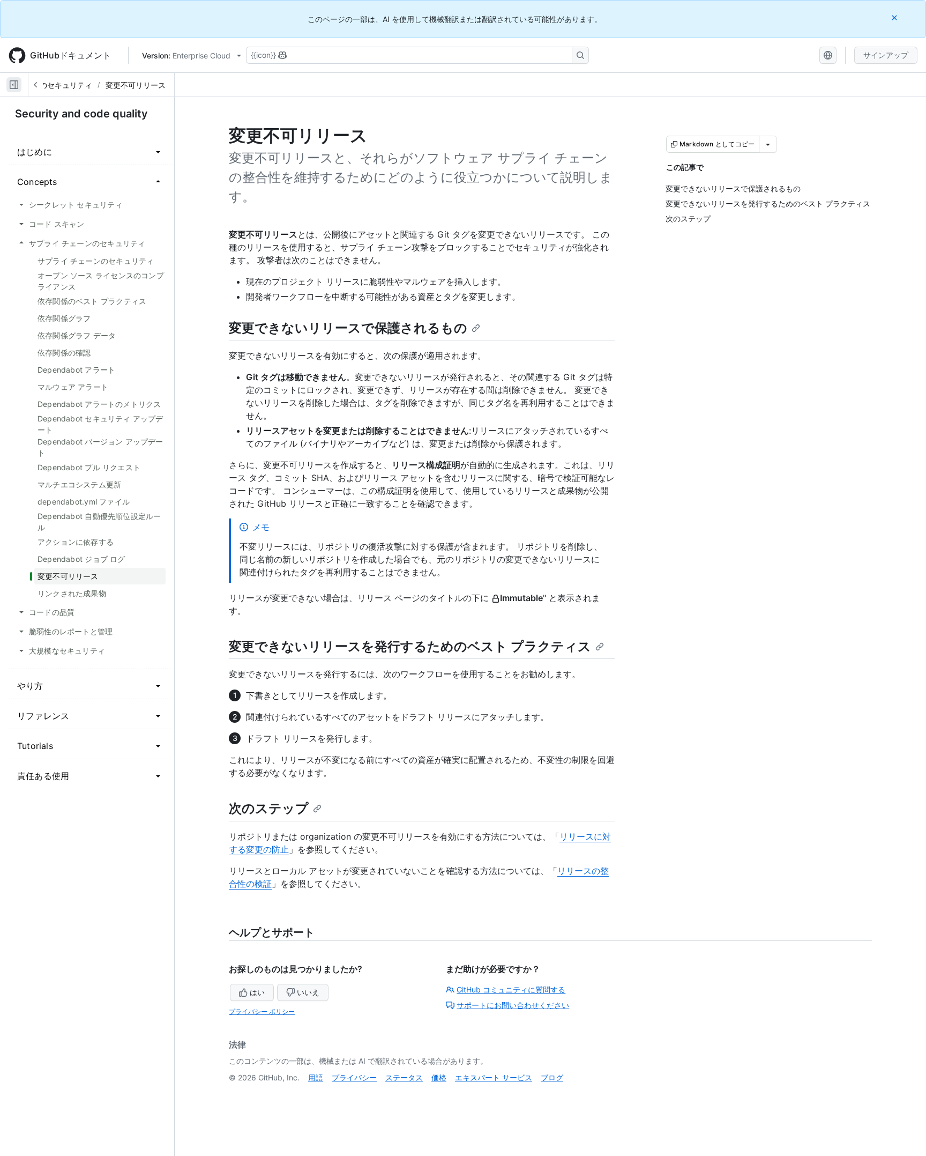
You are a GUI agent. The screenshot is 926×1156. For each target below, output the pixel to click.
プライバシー (354, 1077)
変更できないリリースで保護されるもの (348, 328)
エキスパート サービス (493, 1077)
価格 (438, 1077)
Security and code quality (81, 113)
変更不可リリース (136, 85)
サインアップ (885, 55)
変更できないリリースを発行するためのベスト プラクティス (410, 646)
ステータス (404, 1077)
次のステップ (269, 808)
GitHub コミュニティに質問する (511, 989)
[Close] (895, 17)
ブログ (552, 1077)
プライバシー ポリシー (262, 1011)
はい (257, 992)
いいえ (308, 992)
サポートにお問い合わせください (513, 1005)
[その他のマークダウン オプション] (768, 144)
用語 (315, 1077)
